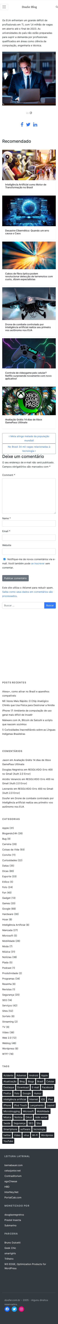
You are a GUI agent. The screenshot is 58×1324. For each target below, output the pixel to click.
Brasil (40, 1081)
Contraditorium (13, 1175)
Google (6, 908)
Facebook (47, 1087)
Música (6, 951)
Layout (51, 1105)
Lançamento (37, 1105)
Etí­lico (5, 881)
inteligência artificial (14, 1099)
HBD (7, 1186)
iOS (43, 1099)
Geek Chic (10, 1247)
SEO (4, 1000)
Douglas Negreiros (12, 769)
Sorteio (6, 1016)
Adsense (21, 1075)
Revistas (7, 989)
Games (6, 903)
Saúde (6, 1123)
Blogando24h (9, 833)
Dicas (5, 871)
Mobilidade (8, 940)
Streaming (8, 1021)
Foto (4, 887)
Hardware (7, 914)
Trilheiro (9, 1258)
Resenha (7, 983)
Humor (37, 1093)
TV (3, 1026)
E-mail (35, 1087)
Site (38, 1123)
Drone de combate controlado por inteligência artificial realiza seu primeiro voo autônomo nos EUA (28, 802)
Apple (5, 827)
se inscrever (38, 563)
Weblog (6, 1043)
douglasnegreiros (14, 1214)
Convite (6, 854)
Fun (4, 892)
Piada (5, 962)
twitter (7, 1135)
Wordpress (8, 1048)
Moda (5, 946)
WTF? (5, 1053)
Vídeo (5, 1032)
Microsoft (7, 935)
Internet (33, 1099)
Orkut (29, 1117)
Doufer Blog (29, 7)
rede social (41, 1117)
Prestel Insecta (12, 1220)
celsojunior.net (12, 1170)
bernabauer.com (13, 1165)
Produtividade (10, 973)
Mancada (7, 930)
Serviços (7, 1005)
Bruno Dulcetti (12, 1242)
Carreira (6, 844)
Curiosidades (9, 860)
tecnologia (39, 1129)
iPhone (7, 1105)
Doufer (6, 798)
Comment (8, 474)
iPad (50, 1099)
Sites (5, 1010)
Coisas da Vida (10, 849)
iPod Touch (20, 1105)
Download (23, 1087)
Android (33, 1075)
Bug (4, 838)
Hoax (5, 919)
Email (6, 531)
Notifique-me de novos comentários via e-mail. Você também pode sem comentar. (28, 563)
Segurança (8, 994)
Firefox (7, 1093)
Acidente (8, 1075)
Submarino (10, 1225)
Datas (5, 865)
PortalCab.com (12, 1197)
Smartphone (10, 1129)
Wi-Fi (35, 1135)
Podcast (6, 967)
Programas (8, 978)
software (25, 1129)
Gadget (6, 897)
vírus (26, 1135)
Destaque (8, 1087)
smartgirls (10, 1253)
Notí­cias (6, 957)
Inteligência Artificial (13, 924)
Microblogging (11, 1111)
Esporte (6, 876)
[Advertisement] (29, 646)
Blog (22, 1081)
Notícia (18, 1117)
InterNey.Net (11, 1192)
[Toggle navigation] (4, 7)
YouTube (8, 1141)
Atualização (10, 1081)
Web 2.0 (6, 1037)
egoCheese (10, 1181)
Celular (50, 1081)
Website (6, 545)
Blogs (31, 1081)
